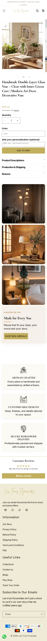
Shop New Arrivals (16, 336)
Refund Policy (9, 534)
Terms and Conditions (13, 545)
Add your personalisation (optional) (21, 139)
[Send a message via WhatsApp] (4, 637)
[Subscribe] (41, 614)
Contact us (8, 569)
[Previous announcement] (3, 3)
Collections (8, 564)
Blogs (5, 574)
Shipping (16, 110)
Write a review (23, 476)
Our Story (7, 524)
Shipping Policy (10, 540)
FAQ (5, 550)
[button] (4, 11)
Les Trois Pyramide (27, 636)
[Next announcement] (44, 3)
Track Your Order (11, 585)
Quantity (6, 115)
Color (5, 128)
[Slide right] (29, 77)
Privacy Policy (9, 529)
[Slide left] (18, 77)
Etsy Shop (7, 580)
